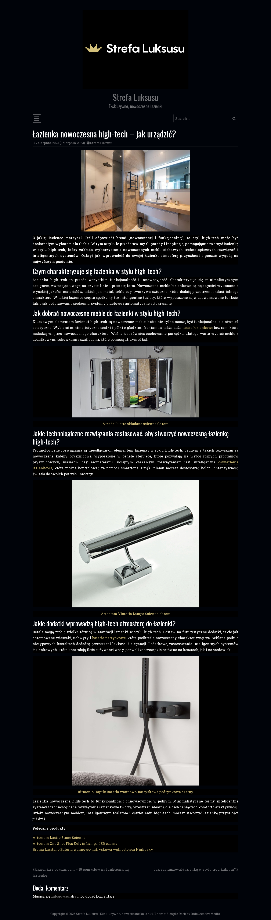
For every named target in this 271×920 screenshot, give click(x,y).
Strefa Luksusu (135, 97)
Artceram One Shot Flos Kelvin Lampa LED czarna (75, 843)
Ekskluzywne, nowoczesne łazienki (126, 914)
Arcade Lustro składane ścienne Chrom (135, 423)
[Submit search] (234, 118)
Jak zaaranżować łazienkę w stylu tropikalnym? (194, 869)
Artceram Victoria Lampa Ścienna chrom (135, 613)
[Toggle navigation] (37, 118)
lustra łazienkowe (198, 327)
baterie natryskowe (109, 638)
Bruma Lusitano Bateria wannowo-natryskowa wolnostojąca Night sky (93, 849)
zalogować (60, 896)
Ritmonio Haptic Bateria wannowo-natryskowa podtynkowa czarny (135, 792)
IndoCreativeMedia (205, 914)
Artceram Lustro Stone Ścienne (59, 837)
